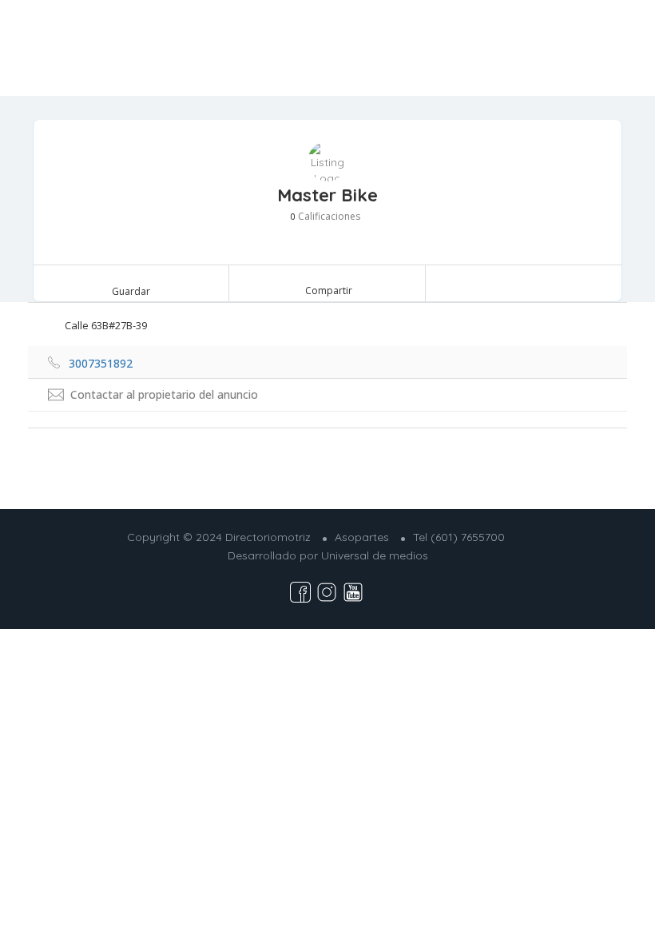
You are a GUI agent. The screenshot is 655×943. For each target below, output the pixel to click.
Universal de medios (374, 555)
